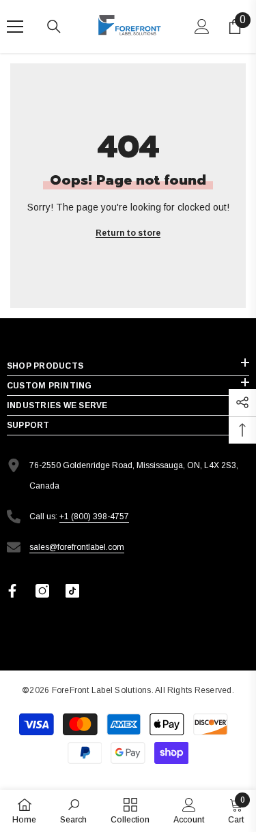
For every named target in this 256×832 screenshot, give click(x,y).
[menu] (15, 26)
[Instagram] (42, 590)
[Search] (54, 26)
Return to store (128, 233)
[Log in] (202, 26)
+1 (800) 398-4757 (94, 516)
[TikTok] (72, 590)
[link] (73, 810)
